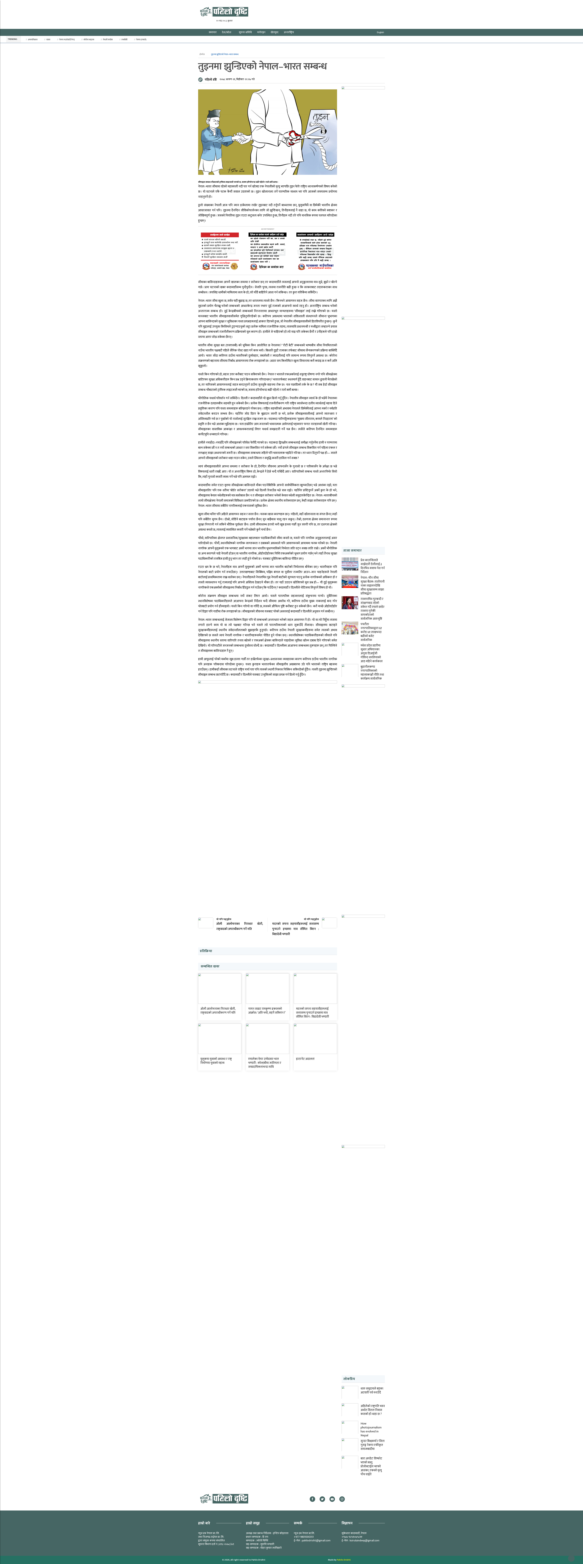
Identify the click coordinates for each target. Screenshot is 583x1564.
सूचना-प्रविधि (245, 32)
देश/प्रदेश (226, 32)
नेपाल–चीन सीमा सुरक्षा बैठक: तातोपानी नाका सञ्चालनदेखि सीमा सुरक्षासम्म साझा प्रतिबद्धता (373, 585)
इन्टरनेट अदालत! (305, 1059)
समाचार (213, 32)
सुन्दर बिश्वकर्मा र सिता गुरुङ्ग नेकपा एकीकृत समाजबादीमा (373, 1445)
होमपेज (202, 54)
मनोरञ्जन (261, 32)
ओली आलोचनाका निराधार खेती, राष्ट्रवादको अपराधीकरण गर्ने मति (217, 1010)
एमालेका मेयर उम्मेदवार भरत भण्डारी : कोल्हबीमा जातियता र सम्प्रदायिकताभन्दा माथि (264, 1062)
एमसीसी (124, 39)
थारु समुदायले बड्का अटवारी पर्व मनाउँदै (372, 1390)
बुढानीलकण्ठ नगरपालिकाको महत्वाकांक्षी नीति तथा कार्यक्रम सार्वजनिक (372, 672)
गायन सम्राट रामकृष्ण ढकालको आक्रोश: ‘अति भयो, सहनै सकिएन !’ (266, 1010)
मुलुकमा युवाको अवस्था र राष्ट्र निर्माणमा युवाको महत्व (216, 1060)
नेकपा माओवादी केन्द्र (67, 39)
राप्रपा (48, 39)
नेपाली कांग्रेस (108, 39)
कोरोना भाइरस (89, 39)
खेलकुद (274, 32)
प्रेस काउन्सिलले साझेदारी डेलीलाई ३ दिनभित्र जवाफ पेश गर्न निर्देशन (373, 566)
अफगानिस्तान (33, 39)
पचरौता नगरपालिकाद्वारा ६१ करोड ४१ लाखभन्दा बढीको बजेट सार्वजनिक (371, 632)
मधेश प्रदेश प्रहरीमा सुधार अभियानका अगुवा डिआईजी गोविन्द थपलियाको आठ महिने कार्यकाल (372, 653)
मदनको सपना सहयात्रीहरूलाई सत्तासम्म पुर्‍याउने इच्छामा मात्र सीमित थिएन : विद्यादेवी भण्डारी (312, 1012)
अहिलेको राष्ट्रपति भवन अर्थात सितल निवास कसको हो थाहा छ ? (373, 1410)
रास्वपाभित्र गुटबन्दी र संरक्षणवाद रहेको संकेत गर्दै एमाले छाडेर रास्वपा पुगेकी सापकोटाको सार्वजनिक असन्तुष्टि (372, 608)
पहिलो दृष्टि (211, 79)
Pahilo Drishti (344, 1560)
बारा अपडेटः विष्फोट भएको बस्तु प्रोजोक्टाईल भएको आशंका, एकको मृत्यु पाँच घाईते (371, 1466)
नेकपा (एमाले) (141, 39)
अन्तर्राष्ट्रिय (289, 32)
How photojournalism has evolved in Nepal (371, 1429)
